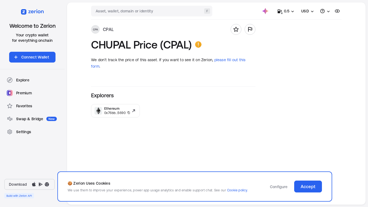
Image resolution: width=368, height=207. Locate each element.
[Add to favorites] (236, 29)
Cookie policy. (237, 190)
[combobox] (152, 11)
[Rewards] (265, 11)
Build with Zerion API (19, 195)
